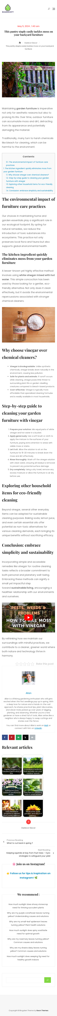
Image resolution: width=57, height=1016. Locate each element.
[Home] (20, 42)
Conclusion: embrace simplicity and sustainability (29, 190)
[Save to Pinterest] (12, 737)
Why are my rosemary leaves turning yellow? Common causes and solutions (28, 941)
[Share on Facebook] (5, 737)
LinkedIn (38, 728)
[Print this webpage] (32, 737)
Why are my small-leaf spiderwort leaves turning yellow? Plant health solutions (28, 923)
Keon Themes (42, 1010)
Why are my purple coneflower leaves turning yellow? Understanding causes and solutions (28, 915)
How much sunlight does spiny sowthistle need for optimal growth (28, 932)
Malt (46, 725)
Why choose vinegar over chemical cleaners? (27, 175)
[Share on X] (25, 737)
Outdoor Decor (28, 828)
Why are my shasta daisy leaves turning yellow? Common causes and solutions (28, 949)
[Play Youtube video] (28, 617)
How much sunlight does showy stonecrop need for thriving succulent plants (28, 906)
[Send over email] (19, 737)
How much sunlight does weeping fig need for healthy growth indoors (28, 958)
